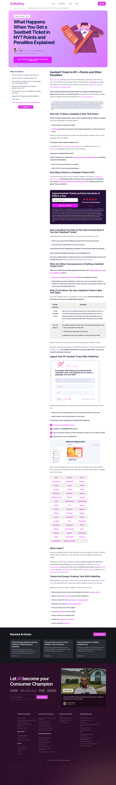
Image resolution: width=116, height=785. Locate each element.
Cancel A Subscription (44, 726)
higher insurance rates (64, 87)
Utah (56, 501)
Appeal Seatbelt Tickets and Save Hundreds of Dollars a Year (33, 59)
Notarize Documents (86, 730)
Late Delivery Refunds (44, 721)
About (76, 3)
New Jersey (56, 493)
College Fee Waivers (44, 746)
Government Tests (85, 728)
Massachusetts (82, 501)
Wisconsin (69, 509)
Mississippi (69, 525)
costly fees (91, 84)
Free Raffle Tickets (43, 740)
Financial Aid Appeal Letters (46, 752)
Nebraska (56, 529)
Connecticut (69, 517)
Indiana (82, 489)
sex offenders (61, 611)
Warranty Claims (21, 728)
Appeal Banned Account (45, 730)
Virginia (69, 489)
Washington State (56, 497)
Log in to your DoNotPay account (64, 425)
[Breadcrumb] (11, 8)
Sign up (57, 349)
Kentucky (82, 513)
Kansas (82, 517)
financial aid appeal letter (73, 604)
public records (88, 569)
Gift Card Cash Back (44, 737)
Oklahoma (82, 509)
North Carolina (56, 481)
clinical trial (67, 596)
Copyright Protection (65, 720)
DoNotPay (17, 3)
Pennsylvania (69, 481)
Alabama (82, 505)
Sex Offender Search (86, 745)
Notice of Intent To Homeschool (89, 743)
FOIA (81, 732)
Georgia (56, 485)
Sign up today (42, 697)
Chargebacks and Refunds (45, 728)
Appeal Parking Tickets (65, 718)
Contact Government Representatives (86, 738)
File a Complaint (63, 722)
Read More (15, 655)
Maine (82, 529)
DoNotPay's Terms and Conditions (81, 209)
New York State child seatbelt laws (72, 146)
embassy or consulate (67, 619)
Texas (56, 477)
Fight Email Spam (22, 735)
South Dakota (69, 537)
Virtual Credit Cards (22, 722)
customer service (94, 592)
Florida (82, 477)
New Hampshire (69, 529)
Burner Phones (21, 718)
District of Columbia (69, 541)
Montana (69, 533)
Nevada (56, 505)
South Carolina (69, 501)
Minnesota (69, 513)
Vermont (82, 493)
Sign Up (102, 3)
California (69, 477)
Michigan (56, 489)
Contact (19, 753)
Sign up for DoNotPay (65, 205)
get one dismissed (86, 97)
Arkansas (56, 513)
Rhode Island (82, 533)
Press (18, 751)
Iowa (69, 521)
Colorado (82, 497)
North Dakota (56, 541)
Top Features (62, 3)
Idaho (56, 517)
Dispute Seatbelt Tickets (22, 16)
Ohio (69, 505)
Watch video (68, 690)
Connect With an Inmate (87, 718)
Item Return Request (44, 723)
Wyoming (82, 537)
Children (54, 129)
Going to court (56, 277)
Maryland (82, 481)
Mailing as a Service (85, 720)
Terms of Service (22, 747)
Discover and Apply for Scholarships (44, 749)
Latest (70, 3)
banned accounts (67, 569)
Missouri (69, 497)
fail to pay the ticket (71, 277)
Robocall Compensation (23, 740)
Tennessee (69, 493)
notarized (67, 623)
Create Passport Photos (86, 741)
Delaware (56, 533)
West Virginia (82, 521)
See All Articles (99, 634)
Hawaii (82, 525)
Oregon (56, 509)
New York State (55, 79)
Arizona (69, 485)
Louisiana (56, 521)
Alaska (56, 537)
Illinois (82, 485)
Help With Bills (42, 744)
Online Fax (83, 722)
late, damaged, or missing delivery (78, 600)
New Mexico (56, 525)
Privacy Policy (94, 209)
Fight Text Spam (22, 737)
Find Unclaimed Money (44, 742)
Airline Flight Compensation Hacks (26, 720)
